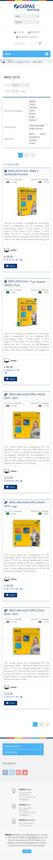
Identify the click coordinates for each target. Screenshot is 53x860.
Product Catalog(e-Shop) (18, 62)
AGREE (27, 851)
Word (31, 134)
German (33, 107)
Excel (42, 134)
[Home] (4, 62)
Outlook (33, 140)
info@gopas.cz (24, 799)
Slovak (32, 114)
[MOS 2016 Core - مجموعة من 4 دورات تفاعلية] (26, 312)
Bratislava (27, 820)
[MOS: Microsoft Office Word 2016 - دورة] (26, 533)
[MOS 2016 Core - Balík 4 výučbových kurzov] (26, 201)
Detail (12, 266)
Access (32, 143)
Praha (25, 789)
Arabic (32, 117)
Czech (32, 111)
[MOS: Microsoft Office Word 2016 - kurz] (26, 425)
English (32, 101)
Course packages (37, 125)
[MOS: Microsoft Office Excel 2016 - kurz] (26, 641)
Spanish (32, 120)
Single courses (35, 128)
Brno (24, 804)
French (32, 104)
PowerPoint (34, 137)
